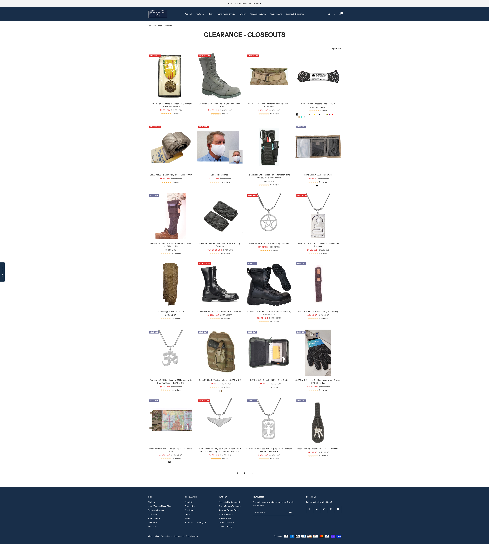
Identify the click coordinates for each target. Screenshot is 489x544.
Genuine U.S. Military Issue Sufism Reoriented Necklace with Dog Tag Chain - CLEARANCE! (220, 450)
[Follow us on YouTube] (337, 509)
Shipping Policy (226, 514)
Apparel (188, 14)
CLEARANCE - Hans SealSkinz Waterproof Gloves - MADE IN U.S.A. (318, 381)
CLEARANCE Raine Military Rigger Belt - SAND (171, 175)
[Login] (334, 14)
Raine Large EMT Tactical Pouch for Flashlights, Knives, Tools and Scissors (269, 176)
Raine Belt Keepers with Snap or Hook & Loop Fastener (219, 245)
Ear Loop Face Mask (220, 175)
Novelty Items (154, 518)
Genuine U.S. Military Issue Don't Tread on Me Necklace (318, 245)
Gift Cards (152, 526)
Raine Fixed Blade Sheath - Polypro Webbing (318, 311)
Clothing (151, 502)
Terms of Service (226, 522)
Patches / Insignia (258, 14)
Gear (210, 14)
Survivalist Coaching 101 (196, 522)
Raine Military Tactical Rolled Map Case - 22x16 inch (170, 450)
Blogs (187, 518)
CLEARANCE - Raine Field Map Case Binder (269, 380)
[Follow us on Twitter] (316, 509)
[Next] (251, 473)
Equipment (152, 514)
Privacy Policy (225, 518)
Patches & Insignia (156, 510)
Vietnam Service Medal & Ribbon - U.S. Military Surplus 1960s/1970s (171, 105)
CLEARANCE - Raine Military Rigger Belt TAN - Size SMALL (269, 105)
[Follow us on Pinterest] (330, 509)
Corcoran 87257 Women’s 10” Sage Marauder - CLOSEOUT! (220, 105)
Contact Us (190, 506)
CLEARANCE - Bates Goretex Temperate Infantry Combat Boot (269, 313)
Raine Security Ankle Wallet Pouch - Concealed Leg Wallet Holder (171, 245)
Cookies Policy (225, 526)
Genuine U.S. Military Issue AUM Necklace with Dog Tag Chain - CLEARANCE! (171, 381)
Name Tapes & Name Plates (160, 506)
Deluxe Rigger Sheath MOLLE (171, 311)
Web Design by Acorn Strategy (186, 536)
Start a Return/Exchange (230, 506)
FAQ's (187, 514)
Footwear (200, 14)
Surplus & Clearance (295, 14)
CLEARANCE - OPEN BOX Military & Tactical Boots (220, 311)
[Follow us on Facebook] (309, 509)
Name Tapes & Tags (226, 14)
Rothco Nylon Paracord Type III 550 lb (318, 104)
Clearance (152, 522)
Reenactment (276, 14)
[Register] (290, 512)
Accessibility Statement (229, 502)
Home (150, 26)
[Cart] (340, 14)
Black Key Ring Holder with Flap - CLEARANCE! (318, 448)
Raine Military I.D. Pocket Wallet (318, 175)
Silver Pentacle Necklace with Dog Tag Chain (269, 243)
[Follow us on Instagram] (323, 509)
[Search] (329, 14)
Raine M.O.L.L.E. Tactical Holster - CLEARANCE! (220, 380)
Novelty (242, 14)
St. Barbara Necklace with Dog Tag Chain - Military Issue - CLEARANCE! (269, 450)
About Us (189, 502)
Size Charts (190, 510)
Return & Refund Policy (229, 510)
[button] (2, 272)
